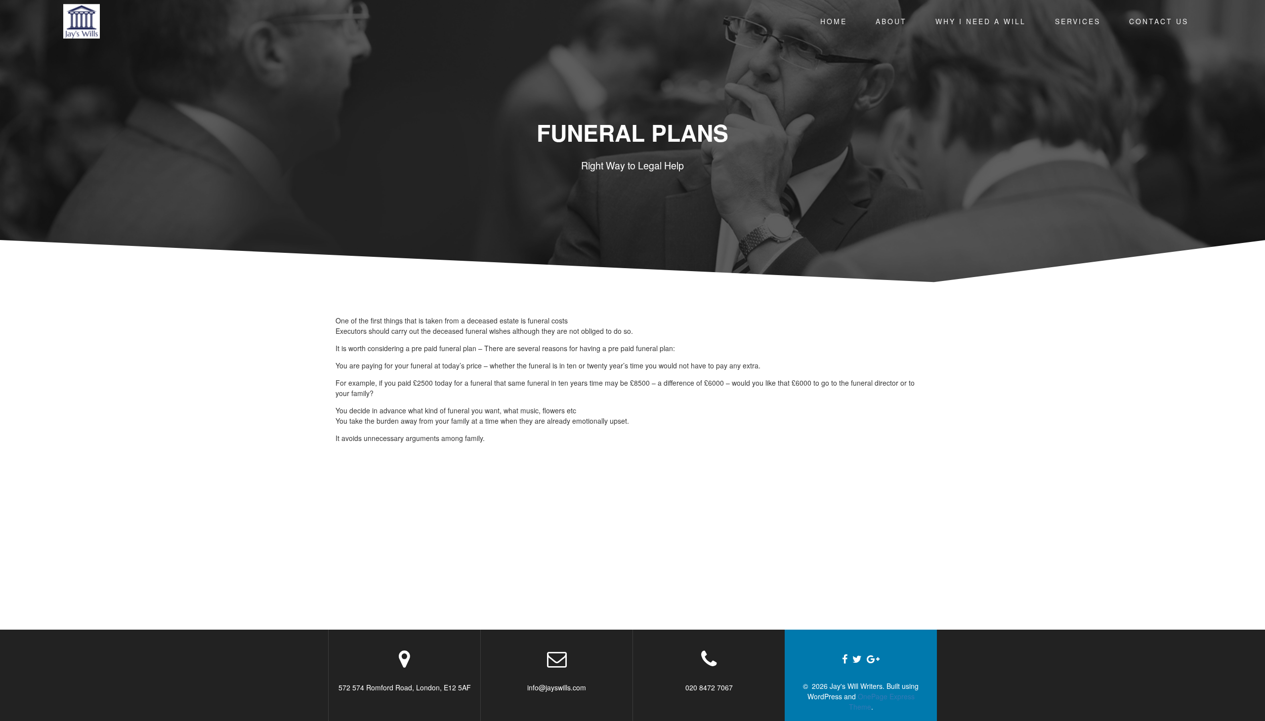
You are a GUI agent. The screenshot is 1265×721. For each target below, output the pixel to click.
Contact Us (1158, 21)
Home (833, 21)
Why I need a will (980, 21)
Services (1077, 21)
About (891, 21)
